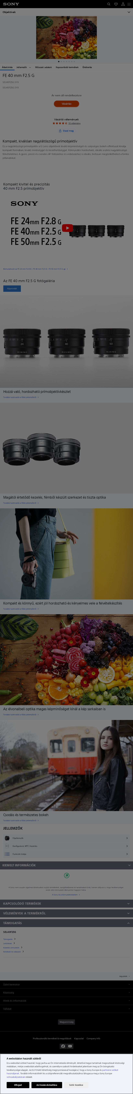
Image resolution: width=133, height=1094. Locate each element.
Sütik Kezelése (76, 1085)
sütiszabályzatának (16, 1077)
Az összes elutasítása (46, 1085)
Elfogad (18, 1085)
